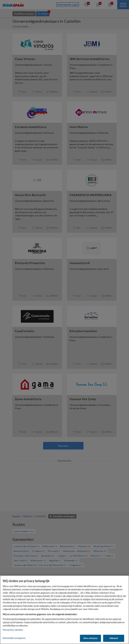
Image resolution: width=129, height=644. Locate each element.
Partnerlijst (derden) (13, 629)
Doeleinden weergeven (14, 638)
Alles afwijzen (90, 638)
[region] (64, 609)
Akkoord (114, 638)
